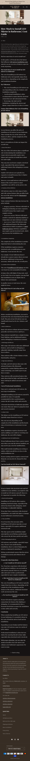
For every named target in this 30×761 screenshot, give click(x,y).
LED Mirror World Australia (9, 698)
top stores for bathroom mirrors (8, 51)
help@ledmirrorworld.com (11, 692)
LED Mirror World (16, 758)
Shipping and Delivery (8, 724)
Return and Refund (7, 727)
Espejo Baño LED (7, 707)
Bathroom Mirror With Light (9, 721)
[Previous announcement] (2, 2)
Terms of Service (6, 733)
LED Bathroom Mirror (7, 718)
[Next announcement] (27, 2)
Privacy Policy (6, 730)
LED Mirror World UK (7, 701)
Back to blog (15, 652)
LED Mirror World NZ (7, 704)
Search (4, 715)
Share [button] (4, 40)
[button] (2, 7)
